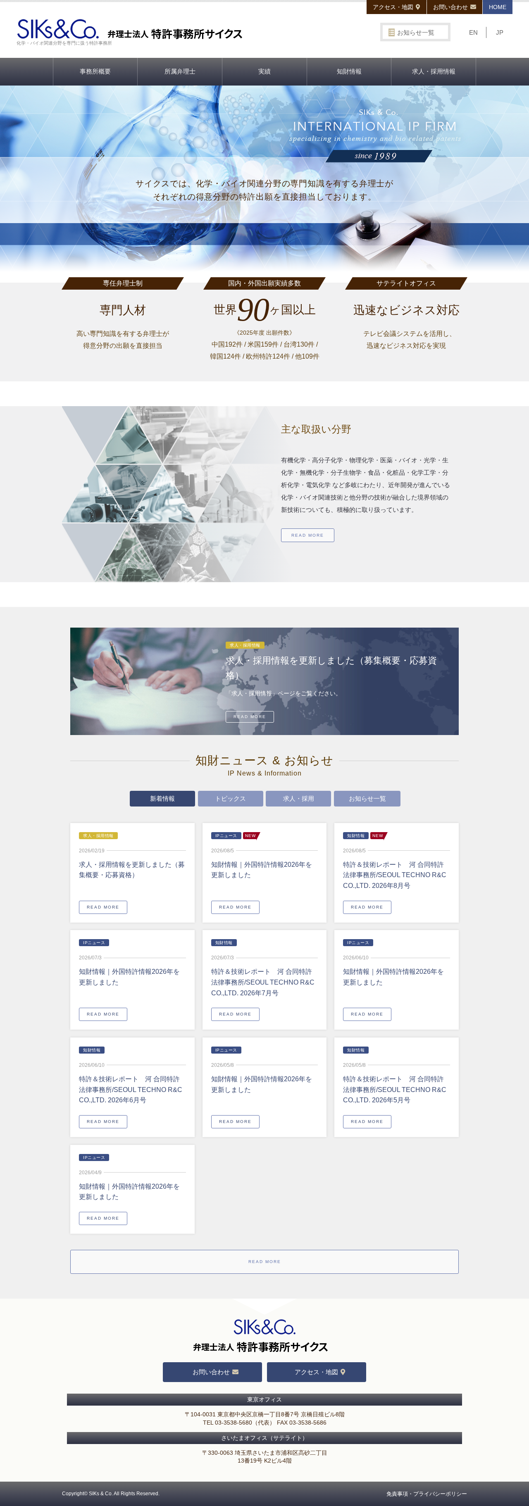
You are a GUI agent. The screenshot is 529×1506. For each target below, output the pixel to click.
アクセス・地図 (393, 7)
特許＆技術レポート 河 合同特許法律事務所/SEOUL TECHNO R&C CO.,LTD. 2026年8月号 (394, 875)
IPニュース (226, 835)
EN (473, 32)
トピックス (230, 798)
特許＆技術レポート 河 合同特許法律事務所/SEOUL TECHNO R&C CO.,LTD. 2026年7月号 (263, 982)
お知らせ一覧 (415, 32)
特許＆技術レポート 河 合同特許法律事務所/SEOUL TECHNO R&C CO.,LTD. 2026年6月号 (130, 1089)
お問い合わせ (450, 7)
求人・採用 (298, 798)
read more (307, 535)
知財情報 (349, 71)
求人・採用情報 (433, 71)
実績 (264, 71)
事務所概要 (95, 71)
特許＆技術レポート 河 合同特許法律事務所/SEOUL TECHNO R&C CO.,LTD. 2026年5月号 (394, 1089)
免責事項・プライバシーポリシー (426, 1494)
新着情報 (162, 798)
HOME (497, 7)
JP (499, 32)
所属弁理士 (179, 71)
